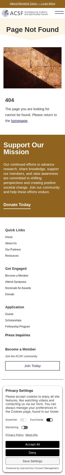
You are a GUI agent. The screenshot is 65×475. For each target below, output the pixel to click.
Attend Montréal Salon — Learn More (32, 3)
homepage (19, 121)
